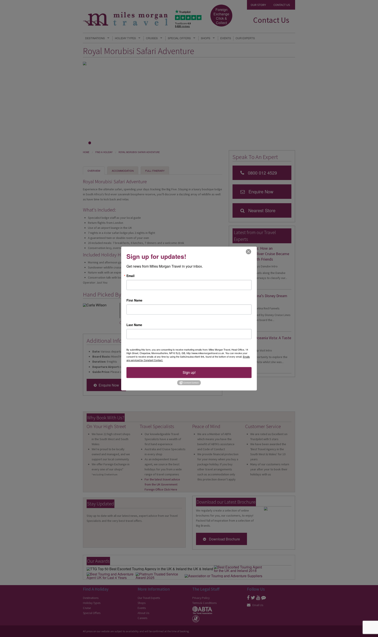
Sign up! (189, 372)
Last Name (134, 324)
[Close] (249, 251)
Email (130, 275)
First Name (134, 300)
